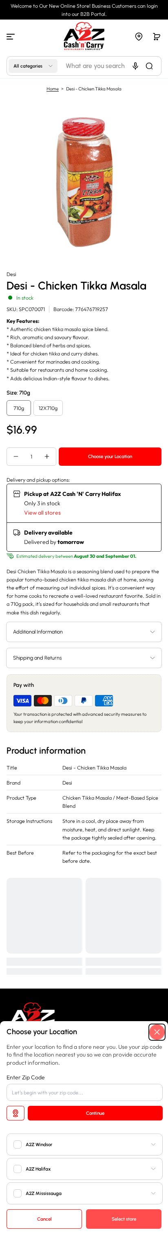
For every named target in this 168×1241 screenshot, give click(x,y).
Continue (95, 1113)
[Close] (157, 1032)
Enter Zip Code (26, 1077)
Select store (124, 1219)
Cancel (44, 1219)
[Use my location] (15, 1113)
